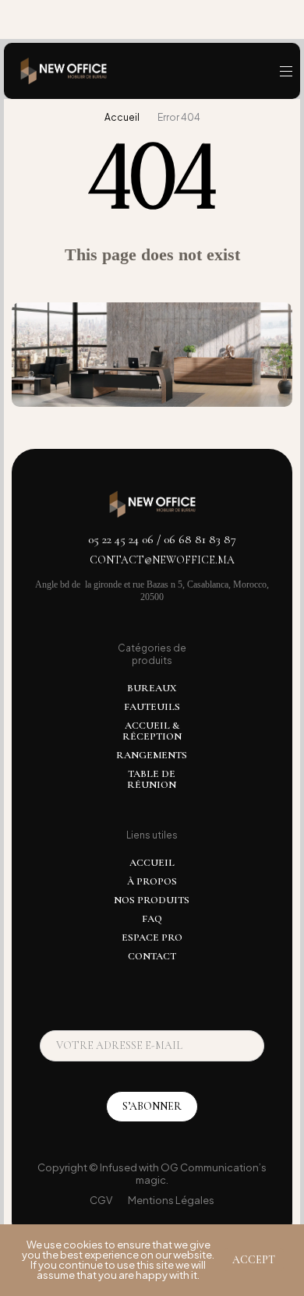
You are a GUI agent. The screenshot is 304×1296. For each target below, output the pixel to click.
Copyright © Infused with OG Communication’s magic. (152, 1173)
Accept (253, 1259)
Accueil (122, 117)
